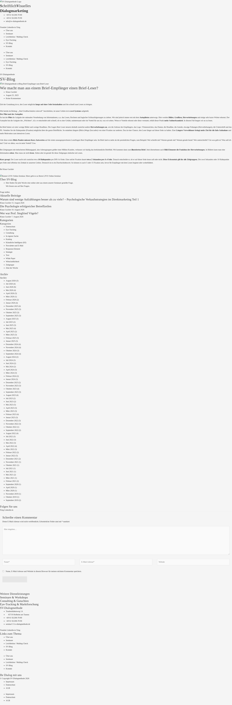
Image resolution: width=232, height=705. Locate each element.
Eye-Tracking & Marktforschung (19, 604)
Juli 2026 (9, 284)
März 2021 (10, 478)
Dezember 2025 (12, 306)
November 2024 (12, 347)
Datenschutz (10, 227)
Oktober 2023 (11, 389)
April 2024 (10, 370)
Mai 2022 (9, 443)
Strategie (9, 252)
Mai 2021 (9, 475)
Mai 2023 (9, 405)
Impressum (10, 682)
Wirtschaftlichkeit (12, 262)
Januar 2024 (10, 379)
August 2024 (11, 357)
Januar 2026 (10, 303)
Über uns (9, 30)
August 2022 (11, 433)
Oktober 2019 (11, 497)
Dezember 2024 (12, 344)
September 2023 (12, 392)
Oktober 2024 (11, 351)
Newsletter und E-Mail (14, 246)
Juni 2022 (9, 440)
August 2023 (11, 395)
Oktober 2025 (11, 312)
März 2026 (10, 297)
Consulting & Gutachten (14, 600)
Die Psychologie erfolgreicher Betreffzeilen (25, 206)
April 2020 (10, 487)
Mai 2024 (9, 367)
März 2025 (10, 335)
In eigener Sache (12, 236)
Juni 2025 (9, 325)
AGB (8, 688)
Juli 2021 (9, 468)
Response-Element (13, 249)
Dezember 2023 (12, 382)
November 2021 (12, 462)
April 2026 (10, 293)
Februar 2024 (11, 376)
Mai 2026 (9, 290)
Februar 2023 (11, 414)
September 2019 (12, 500)
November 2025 (12, 309)
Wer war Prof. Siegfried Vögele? (19, 213)
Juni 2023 (9, 402)
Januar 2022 (10, 456)
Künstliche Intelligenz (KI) (16, 242)
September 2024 (12, 354)
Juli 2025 (9, 322)
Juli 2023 (9, 398)
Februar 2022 (11, 452)
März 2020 (10, 491)
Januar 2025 (10, 341)
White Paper (10, 258)
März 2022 (10, 449)
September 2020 (12, 484)
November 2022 (12, 424)
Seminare (9, 34)
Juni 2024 (9, 363)
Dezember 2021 (12, 459)
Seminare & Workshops (14, 597)
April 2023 (10, 408)
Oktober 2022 (11, 427)
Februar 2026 (11, 300)
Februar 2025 (11, 338)
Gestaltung (10, 233)
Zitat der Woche (12, 268)
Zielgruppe (10, 265)
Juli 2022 (9, 436)
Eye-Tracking (11, 40)
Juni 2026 (9, 287)
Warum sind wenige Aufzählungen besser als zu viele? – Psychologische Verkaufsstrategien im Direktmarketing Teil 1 (69, 199)
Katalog (9, 239)
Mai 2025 (9, 328)
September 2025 (12, 316)
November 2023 (12, 386)
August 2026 (11, 281)
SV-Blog (9, 43)
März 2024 (10, 373)
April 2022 (10, 446)
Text (7, 255)
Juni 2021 (9, 472)
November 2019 (12, 494)
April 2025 (10, 332)
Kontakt (9, 46)
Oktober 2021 (11, 465)
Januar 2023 (10, 417)
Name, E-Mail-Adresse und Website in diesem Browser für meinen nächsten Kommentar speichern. (44, 571)
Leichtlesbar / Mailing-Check (17, 37)
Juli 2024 (9, 360)
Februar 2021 (11, 481)
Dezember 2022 (12, 421)
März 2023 (10, 411)
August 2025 (11, 319)
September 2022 (12, 430)
